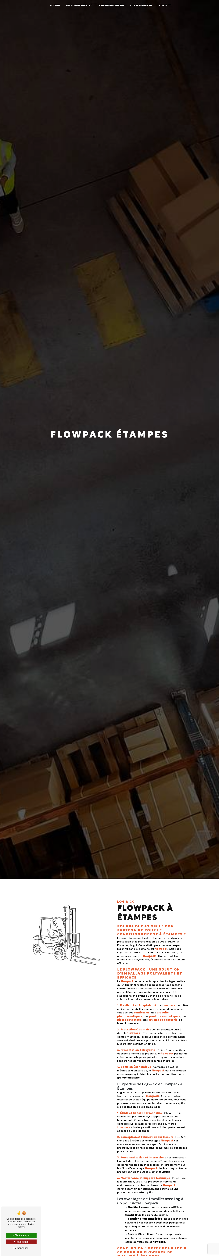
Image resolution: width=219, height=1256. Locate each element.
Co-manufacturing (111, 5)
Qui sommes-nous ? (79, 5)
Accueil (55, 5)
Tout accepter (22, 1235)
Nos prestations (141, 5)
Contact (165, 5)
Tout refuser (22, 1241)
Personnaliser (21, 1248)
